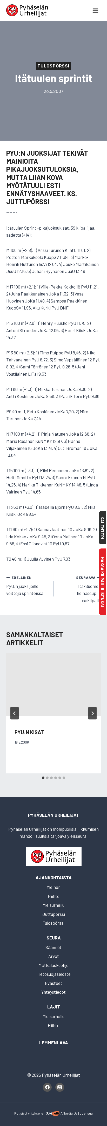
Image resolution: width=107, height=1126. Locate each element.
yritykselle (35, 1113)
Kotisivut (20, 1113)
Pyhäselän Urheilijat (53, 815)
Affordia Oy (69, 1113)
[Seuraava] (92, 713)
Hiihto (53, 896)
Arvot (53, 956)
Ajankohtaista (54, 877)
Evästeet (53, 983)
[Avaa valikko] (95, 10)
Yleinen (54, 887)
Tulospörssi (53, 66)
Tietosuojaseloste (54, 974)
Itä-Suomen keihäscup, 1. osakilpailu (88, 589)
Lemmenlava (53, 1042)
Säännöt (53, 947)
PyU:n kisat (29, 732)
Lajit (53, 1007)
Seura (53, 937)
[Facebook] (47, 1087)
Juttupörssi (53, 914)
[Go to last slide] (14, 713)
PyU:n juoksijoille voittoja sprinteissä (24, 585)
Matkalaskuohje (53, 965)
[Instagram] (59, 1087)
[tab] (43, 778)
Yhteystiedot (53, 991)
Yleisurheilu (53, 905)
